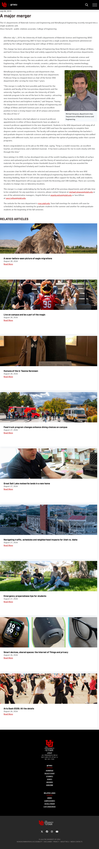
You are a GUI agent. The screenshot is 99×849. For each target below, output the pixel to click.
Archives (49, 782)
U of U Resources (50, 807)
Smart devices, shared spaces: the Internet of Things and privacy (36, 652)
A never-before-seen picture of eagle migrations (28, 258)
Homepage (49, 770)
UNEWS (49, 798)
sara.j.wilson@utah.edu (16, 198)
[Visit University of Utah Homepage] (4, 5)
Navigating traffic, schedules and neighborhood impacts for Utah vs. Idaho (40, 539)
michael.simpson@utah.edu (81, 192)
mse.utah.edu (44, 203)
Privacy (56, 842)
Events (49, 779)
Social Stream (49, 804)
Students (49, 776)
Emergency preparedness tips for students (25, 596)
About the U (64, 842)
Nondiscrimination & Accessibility (29, 842)
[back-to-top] (96, 844)
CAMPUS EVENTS (49, 801)
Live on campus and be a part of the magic (24, 314)
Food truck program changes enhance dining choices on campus (35, 427)
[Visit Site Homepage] (49, 750)
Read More (8, 264)
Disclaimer (48, 842)
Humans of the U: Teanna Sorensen (21, 371)
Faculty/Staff (50, 773)
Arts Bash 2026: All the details (19, 708)
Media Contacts (76, 842)
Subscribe (49, 785)
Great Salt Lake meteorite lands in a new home (27, 483)
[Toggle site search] (87, 5)
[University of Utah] (49, 823)
